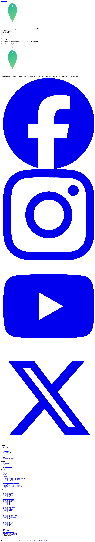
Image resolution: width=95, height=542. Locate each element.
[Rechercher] (2, 31)
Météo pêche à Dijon (7, 510)
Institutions (5, 464)
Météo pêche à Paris (7, 492)
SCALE (4, 465)
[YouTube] (48, 351)
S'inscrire (7, 32)
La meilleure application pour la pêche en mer (12, 481)
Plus (36, 29)
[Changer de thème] (5, 31)
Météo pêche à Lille (7, 502)
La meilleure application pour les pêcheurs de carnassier (14, 478)
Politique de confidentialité (8, 532)
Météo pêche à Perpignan (8, 524)
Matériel (8, 29)
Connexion (3, 32)
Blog (30, 29)
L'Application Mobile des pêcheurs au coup (12, 480)
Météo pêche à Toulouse (8, 495)
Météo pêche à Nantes (7, 497)
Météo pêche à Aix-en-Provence (9, 517)
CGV (4, 529)
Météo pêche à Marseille (8, 493)
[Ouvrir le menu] (2, 34)
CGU (4, 527)
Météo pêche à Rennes (7, 503)
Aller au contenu (4, 1)
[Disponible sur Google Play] (19, 43)
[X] (48, 442)
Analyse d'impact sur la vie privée (10, 534)
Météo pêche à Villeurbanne (9, 514)
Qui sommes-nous (6, 472)
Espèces (11, 29)
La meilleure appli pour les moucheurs (11, 484)
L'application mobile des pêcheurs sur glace (12, 487)
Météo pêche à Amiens (7, 521)
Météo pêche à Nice (7, 496)
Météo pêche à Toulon (7, 508)
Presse (4, 474)
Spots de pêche (4, 29)
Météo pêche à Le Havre (8, 506)
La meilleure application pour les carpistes (11, 479)
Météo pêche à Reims (7, 504)
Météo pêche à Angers (7, 511)
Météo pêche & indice (7, 452)
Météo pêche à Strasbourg (8, 500)
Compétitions (16, 29)
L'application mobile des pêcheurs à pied (11, 485)
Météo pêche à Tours (7, 519)
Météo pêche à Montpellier (8, 499)
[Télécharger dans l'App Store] (7, 43)
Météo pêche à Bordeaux (8, 501)
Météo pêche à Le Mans (8, 516)
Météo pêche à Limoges (8, 522)
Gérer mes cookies (7, 535)
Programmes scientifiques (24, 29)
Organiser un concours (7, 467)
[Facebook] (48, 168)
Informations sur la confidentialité (10, 533)
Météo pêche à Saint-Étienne (9, 507)
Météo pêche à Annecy (7, 523)
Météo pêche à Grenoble (8, 509)
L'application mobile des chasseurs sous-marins (12, 486)
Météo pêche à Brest (7, 518)
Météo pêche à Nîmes (7, 513)
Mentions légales (6, 530)
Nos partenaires (6, 473)
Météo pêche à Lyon (7, 494)
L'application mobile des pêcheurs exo (11, 483)
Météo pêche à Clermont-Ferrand (10, 515)
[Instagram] (48, 260)
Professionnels (6, 463)
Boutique (33, 29)
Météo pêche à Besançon (8, 525)
